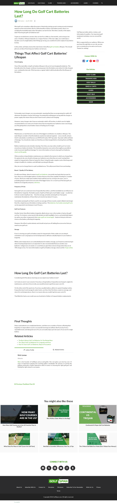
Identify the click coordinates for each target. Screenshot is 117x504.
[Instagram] (66, 468)
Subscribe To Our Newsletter (75, 487)
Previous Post (21, 384)
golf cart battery (55, 47)
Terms (58, 491)
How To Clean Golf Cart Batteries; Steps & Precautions (35, 344)
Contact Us (42, 487)
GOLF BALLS (91, 82)
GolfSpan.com (57, 497)
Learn (86, 3)
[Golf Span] (20, 3)
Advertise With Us (30, 487)
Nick (19, 362)
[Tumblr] (72, 468)
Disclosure (60, 487)
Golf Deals (41, 3)
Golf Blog (31, 3)
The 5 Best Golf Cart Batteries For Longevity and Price (35, 342)
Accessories (75, 3)
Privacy (98, 487)
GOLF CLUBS (91, 75)
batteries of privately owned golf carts (61, 203)
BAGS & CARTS (91, 86)
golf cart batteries (42, 174)
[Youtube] (60, 468)
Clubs (50, 3)
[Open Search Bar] (102, 3)
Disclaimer (51, 487)
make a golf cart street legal (45, 217)
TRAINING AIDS (90, 78)
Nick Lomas (21, 21)
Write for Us (89, 487)
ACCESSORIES (91, 98)
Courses (95, 3)
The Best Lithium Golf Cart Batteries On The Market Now (36, 340)
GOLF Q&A (91, 94)
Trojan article (69, 247)
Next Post (29, 384)
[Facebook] (43, 468)
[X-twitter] (49, 468)
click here (37, 182)
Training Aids (61, 3)
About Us (19, 487)
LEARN (91, 90)
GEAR (91, 102)
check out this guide (20, 152)
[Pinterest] (55, 468)
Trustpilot (17, 502)
